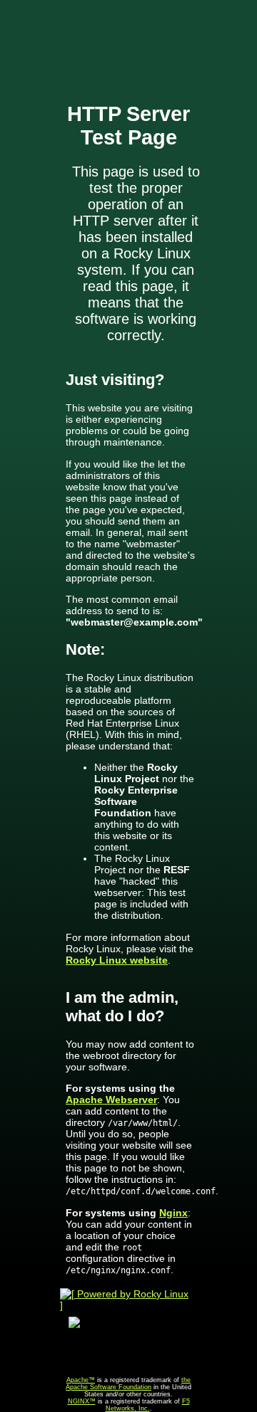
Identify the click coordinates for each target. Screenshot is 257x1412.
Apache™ (80, 1380)
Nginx (173, 1212)
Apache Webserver (111, 1099)
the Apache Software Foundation (128, 1383)
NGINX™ (82, 1401)
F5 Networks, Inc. (148, 1405)
